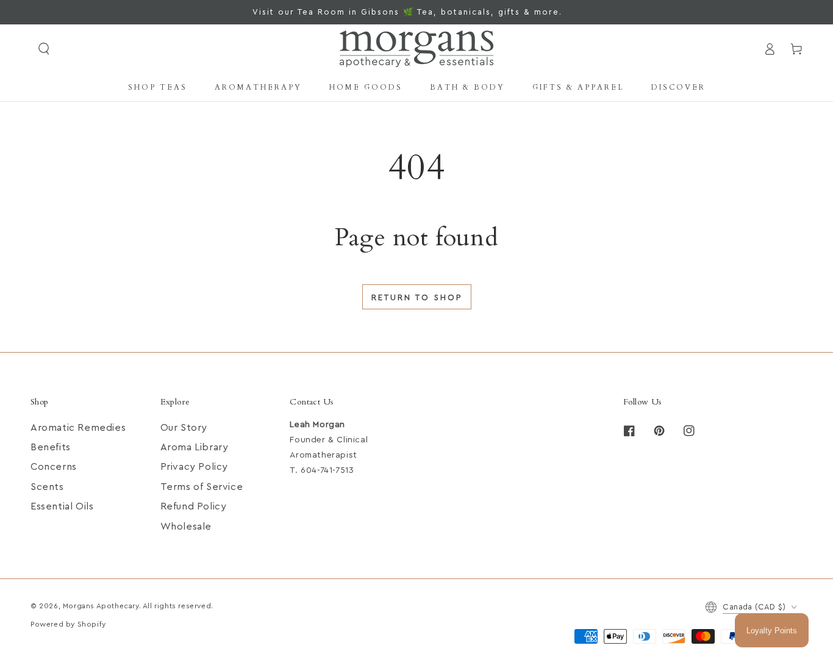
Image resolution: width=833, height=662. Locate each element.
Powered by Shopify (68, 624)
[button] (43, 48)
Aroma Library (194, 447)
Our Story (183, 428)
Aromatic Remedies (78, 428)
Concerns (53, 467)
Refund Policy (193, 506)
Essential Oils (61, 506)
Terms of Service (201, 487)
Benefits (50, 447)
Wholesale (186, 526)
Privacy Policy (194, 467)
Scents (47, 487)
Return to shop (416, 297)
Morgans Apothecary (101, 606)
